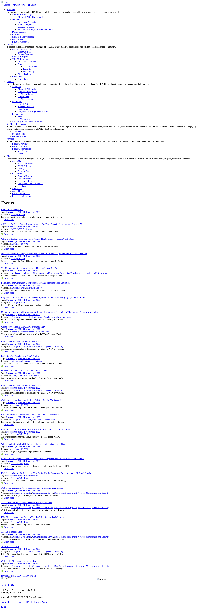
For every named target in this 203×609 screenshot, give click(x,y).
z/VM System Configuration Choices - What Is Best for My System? (31, 400)
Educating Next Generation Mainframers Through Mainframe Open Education (35, 283)
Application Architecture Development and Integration (35, 273)
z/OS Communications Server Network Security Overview (26, 502)
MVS (13, 229)
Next (30, 576)
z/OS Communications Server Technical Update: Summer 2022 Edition (32, 488)
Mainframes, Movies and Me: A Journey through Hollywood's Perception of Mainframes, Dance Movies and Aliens (51, 312)
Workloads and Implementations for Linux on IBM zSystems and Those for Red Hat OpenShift (42, 458)
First (3, 576)
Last (34, 576)
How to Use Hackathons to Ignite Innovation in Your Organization (30, 414)
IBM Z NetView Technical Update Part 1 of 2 (21, 341)
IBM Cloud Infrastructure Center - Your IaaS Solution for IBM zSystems (32, 517)
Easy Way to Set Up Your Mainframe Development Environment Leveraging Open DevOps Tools (44, 297)
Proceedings (11, 212)
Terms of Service (8, 602)
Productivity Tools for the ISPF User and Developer (23, 371)
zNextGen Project (34, 288)
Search (6, 5)
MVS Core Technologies (28, 375)
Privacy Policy (40, 602)
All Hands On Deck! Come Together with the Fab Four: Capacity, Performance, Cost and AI (41, 224)
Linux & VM (17, 244)
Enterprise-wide (18, 214)
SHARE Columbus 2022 (29, 212)
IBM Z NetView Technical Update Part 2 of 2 (21, 385)
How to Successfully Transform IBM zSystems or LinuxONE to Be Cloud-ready (36, 429)
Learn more (9, 219)
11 (22, 576)
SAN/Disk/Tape (42, 332)
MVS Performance (25, 229)
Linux (26, 463)
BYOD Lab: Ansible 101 (12, 209)
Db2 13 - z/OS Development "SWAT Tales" (20, 356)
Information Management (22, 332)
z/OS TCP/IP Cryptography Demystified (18, 561)
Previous (9, 576)
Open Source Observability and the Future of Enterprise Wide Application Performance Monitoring (44, 253)
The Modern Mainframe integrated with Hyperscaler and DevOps (29, 268)
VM (26, 244)
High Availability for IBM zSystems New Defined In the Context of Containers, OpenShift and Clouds (46, 473)
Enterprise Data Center (21, 317)
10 (20, 576)
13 (27, 576)
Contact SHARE (25, 602)
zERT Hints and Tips (10, 546)
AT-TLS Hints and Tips (11, 532)
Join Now (20, 5)
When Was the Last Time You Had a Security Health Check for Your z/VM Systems (37, 239)
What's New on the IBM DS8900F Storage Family (23, 327)
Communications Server (42, 493)
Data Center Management (65, 493)
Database (39, 361)
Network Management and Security (47, 346)
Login (33, 5)
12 (24, 576)
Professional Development (43, 317)
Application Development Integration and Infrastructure (84, 273)
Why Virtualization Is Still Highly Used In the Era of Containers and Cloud (34, 444)
